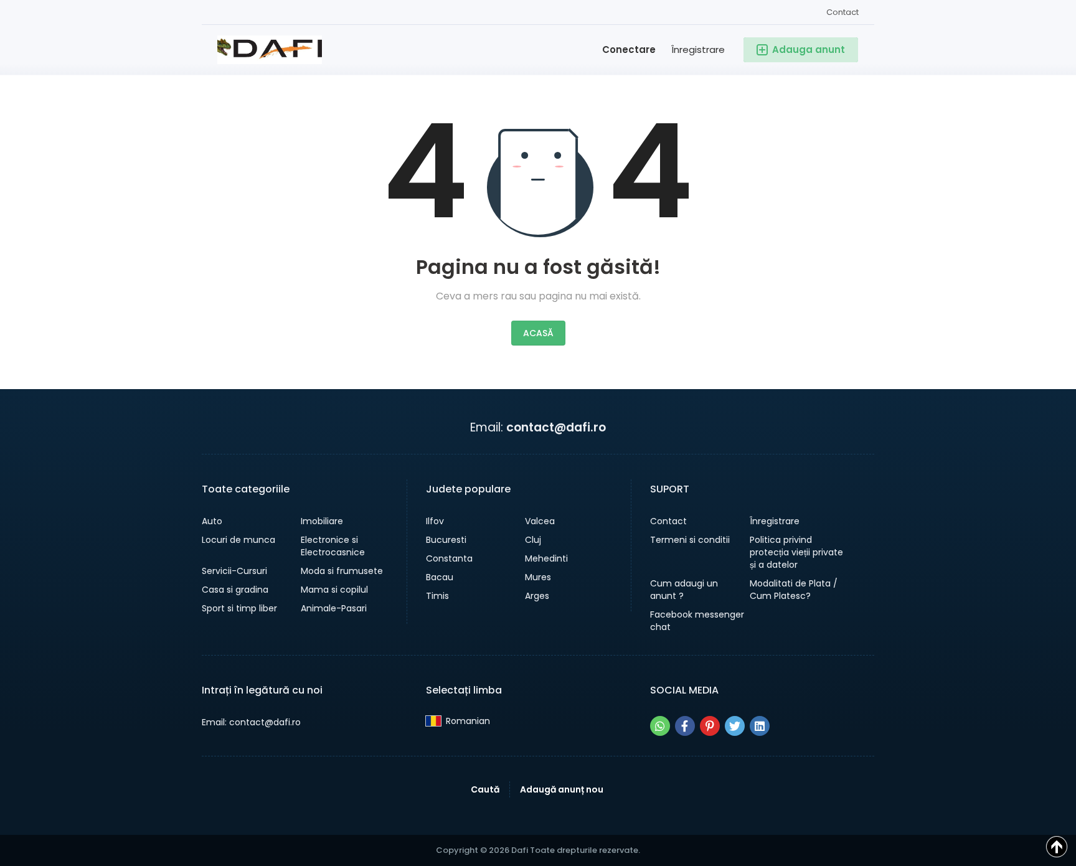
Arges (537, 596)
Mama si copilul (334, 589)
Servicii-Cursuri (234, 571)
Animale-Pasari (334, 608)
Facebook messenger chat (697, 620)
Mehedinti (546, 558)
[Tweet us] (735, 726)
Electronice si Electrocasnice (333, 546)
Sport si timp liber (239, 608)
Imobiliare (322, 521)
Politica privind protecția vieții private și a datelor (796, 552)
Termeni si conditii (690, 540)
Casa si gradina (235, 589)
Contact (842, 12)
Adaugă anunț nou (561, 789)
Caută (485, 789)
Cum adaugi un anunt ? (684, 589)
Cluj (533, 540)
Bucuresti (446, 540)
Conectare (629, 49)
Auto (212, 521)
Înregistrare (698, 49)
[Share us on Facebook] (685, 726)
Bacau (439, 577)
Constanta (449, 558)
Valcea (540, 521)
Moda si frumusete (342, 571)
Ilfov (435, 521)
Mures (538, 577)
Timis (437, 596)
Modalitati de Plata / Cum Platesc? (794, 589)
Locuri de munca (238, 540)
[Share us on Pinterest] (710, 726)
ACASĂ (538, 333)
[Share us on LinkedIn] (760, 726)
